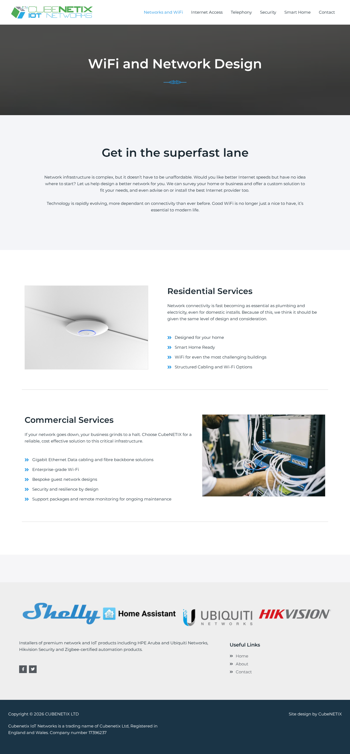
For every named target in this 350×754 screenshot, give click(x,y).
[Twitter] (33, 669)
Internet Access (207, 12)
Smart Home (297, 12)
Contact (327, 12)
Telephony (241, 12)
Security (268, 12)
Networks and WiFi (163, 12)
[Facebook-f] (23, 669)
